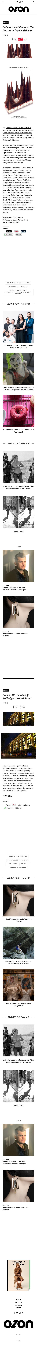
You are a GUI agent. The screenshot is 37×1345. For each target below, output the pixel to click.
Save (21, 38)
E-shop (18, 1308)
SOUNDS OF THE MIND (18, 867)
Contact (18, 1305)
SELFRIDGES (25, 864)
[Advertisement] (18, 256)
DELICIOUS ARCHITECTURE (18, 286)
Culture (6, 585)
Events (5, 22)
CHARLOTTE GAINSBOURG (18, 856)
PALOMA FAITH (12, 864)
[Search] (33, 2)
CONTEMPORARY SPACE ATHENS (18, 283)
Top (19, 1340)
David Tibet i (18, 532)
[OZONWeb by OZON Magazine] (18, 9)
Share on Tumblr (24, 805)
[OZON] (18, 1328)
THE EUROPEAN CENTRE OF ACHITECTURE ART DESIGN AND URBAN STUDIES (18, 292)
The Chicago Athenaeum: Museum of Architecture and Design (18, 132)
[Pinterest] (20, 707)
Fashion (6, 631)
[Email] (25, 39)
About (18, 1300)
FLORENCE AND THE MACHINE (18, 860)
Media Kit (18, 1302)
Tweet (8, 805)
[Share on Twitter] (15, 39)
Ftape (10, 796)
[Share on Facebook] (12, 39)
